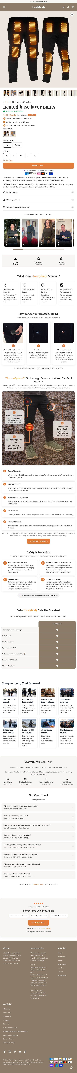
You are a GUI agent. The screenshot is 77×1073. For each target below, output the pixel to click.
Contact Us (7, 1012)
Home (60, 953)
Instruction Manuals (10, 1028)
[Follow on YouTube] (20, 1051)
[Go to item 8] (57, 93)
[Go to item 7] (50, 93)
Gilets (60, 960)
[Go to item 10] (71, 93)
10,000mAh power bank (12, 359)
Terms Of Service (9, 1043)
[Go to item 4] (28, 93)
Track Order (7, 1016)
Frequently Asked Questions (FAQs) (15, 1031)
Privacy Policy (8, 1039)
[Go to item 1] (6, 93)
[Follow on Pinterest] (14, 1051)
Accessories (62, 975)
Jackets (60, 972)
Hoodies (61, 968)
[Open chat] (72, 1068)
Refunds (6, 1024)
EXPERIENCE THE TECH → (38, 541)
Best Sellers (62, 956)
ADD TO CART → (38, 165)
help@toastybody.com (38, 967)
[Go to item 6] (42, 93)
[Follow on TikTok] (25, 1051)
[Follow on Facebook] (4, 1051)
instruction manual (43, 368)
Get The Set (47, 928)
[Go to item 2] (13, 93)
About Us (6, 1009)
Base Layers (62, 964)
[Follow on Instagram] (9, 1051)
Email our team (38, 884)
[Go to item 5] (35, 93)
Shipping (6, 1020)
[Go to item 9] (64, 93)
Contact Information (10, 1035)
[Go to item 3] (21, 93)
